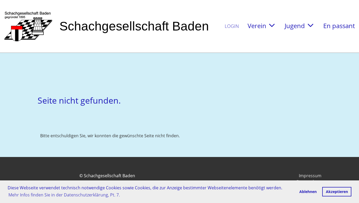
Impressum (310, 176)
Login (232, 26)
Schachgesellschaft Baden (134, 26)
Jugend (295, 25)
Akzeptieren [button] (337, 191)
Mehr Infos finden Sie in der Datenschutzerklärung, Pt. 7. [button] (64, 195)
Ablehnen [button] (308, 191)
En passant (339, 25)
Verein (257, 25)
